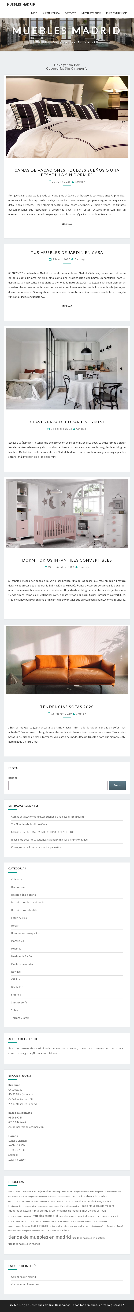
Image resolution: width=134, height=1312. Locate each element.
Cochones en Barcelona (25, 1284)
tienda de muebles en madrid (39, 1237)
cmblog (80, 181)
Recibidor (17, 987)
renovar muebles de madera (96, 1221)
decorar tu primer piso (40, 1201)
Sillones (16, 994)
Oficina (15, 979)
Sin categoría (19, 1002)
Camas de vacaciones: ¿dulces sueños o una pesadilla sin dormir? (67, 172)
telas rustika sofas (49, 1231)
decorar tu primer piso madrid (61, 1201)
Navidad (16, 971)
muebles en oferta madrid (73, 1216)
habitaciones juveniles (99, 1201)
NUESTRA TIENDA (51, 13)
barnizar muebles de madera (19, 1192)
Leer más (68, 223)
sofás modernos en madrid (74, 1226)
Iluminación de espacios (25, 933)
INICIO (34, 13)
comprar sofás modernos (37, 1196)
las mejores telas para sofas (48, 1206)
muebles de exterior (20, 1210)
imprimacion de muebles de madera (22, 1206)
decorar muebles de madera (19, 1201)
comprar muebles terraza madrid (108, 1192)
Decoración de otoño (23, 894)
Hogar (15, 925)
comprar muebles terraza (84, 1192)
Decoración (18, 887)
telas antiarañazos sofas (94, 1226)
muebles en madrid (45, 1216)
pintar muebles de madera (73, 1221)
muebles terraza (34, 1221)
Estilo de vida (19, 918)
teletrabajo (63, 1230)
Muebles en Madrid (116, 13)
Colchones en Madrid (23, 1276)
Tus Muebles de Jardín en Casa (67, 252)
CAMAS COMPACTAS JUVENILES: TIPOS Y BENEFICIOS (42, 832)
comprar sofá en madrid (17, 1196)
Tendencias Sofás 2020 (67, 706)
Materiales (17, 941)
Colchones (17, 879)
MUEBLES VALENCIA (91, 13)
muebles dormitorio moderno (19, 1216)
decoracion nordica (96, 1196)
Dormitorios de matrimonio (27, 902)
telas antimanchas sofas (115, 1226)
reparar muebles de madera (19, 1226)
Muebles (16, 948)
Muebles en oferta (22, 964)
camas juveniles (41, 1191)
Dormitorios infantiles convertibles (67, 560)
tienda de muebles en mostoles (89, 1237)
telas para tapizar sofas (31, 1231)
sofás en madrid (56, 1226)
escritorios (80, 1201)
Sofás (14, 1010)
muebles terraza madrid (52, 1221)
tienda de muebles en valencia (24, 1243)
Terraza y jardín (20, 1017)
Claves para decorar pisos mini (67, 422)
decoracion (78, 1196)
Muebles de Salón (21, 956)
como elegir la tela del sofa (63, 1192)
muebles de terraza (94, 1210)
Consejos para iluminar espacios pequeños (36, 847)
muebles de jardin (44, 1210)
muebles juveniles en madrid (103, 1216)
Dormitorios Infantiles (24, 910)
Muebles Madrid (21, 4)
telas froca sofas (14, 1231)
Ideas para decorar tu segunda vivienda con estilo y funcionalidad (49, 839)
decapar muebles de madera (59, 1196)
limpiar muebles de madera (97, 1205)
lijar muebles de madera (69, 1206)
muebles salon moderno (17, 1221)
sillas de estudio (39, 1225)
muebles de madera (69, 1210)
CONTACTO (70, 13)
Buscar (12, 777)
